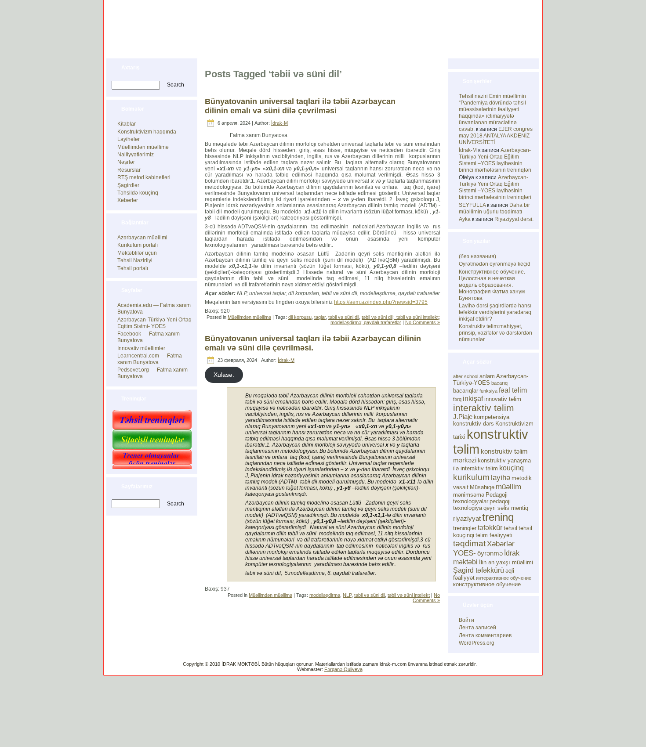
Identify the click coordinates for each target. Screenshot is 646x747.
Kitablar (126, 124)
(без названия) (477, 256)
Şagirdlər (128, 185)
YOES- (464, 553)
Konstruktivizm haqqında (146, 132)
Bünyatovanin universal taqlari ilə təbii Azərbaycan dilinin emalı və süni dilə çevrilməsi (300, 106)
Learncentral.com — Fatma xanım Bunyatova (149, 359)
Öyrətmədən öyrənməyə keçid (494, 264)
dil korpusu (300, 317)
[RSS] (112, 666)
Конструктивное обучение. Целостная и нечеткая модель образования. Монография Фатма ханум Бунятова (492, 285)
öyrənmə (490, 553)
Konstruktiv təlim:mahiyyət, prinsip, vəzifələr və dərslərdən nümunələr (495, 333)
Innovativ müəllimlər (141, 348)
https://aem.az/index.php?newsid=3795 (381, 302)
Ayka (465, 219)
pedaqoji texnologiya (482, 504)
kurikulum (471, 477)
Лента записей (477, 627)
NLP (347, 595)
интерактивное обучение (503, 578)
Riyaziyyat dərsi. (513, 219)
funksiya (488, 390)
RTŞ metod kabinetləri (144, 177)
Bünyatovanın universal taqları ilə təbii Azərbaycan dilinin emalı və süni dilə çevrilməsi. (313, 343)
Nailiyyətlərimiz (135, 155)
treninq (498, 517)
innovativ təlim (502, 399)
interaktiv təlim (483, 408)
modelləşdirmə (324, 595)
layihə (500, 477)
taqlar (320, 317)
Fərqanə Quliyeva (343, 669)
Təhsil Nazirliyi (134, 260)
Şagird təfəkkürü (478, 570)
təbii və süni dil (343, 317)
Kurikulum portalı (137, 245)
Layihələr (128, 139)
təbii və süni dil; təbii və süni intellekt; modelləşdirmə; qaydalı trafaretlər (385, 319)
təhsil (510, 528)
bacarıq (499, 383)
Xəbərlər (127, 200)
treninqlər (464, 528)
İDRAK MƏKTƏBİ (172, 19)
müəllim (508, 486)
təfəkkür (490, 527)
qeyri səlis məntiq (505, 508)
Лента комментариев (485, 635)
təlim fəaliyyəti (493, 535)
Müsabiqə (482, 487)
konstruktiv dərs (473, 423)
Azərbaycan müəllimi (142, 238)
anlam (487, 376)
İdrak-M (279, 123)
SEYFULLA (472, 205)
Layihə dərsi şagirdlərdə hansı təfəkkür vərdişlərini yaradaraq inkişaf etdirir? (495, 312)
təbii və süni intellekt (409, 595)
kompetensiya (491, 417)
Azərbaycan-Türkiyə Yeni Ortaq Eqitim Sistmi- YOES (154, 323)
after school (465, 376)
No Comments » (422, 322)
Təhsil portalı (132, 268)
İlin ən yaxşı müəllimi (506, 562)
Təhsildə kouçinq (137, 193)
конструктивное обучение (487, 584)
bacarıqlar (465, 390)
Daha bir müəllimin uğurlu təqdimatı (494, 208)
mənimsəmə (468, 494)
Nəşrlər (126, 162)
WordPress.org (476, 643)
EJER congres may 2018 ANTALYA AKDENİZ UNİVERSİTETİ (496, 135)
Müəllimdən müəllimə (143, 147)
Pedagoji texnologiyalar (480, 498)
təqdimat (469, 543)
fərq (457, 399)
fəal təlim (513, 390)
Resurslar (129, 170)
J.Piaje (462, 416)
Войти (466, 620)
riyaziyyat (467, 518)
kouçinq (511, 468)
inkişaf (473, 398)
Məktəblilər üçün (137, 253)
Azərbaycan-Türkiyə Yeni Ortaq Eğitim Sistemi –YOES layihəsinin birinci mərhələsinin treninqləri (495, 160)
